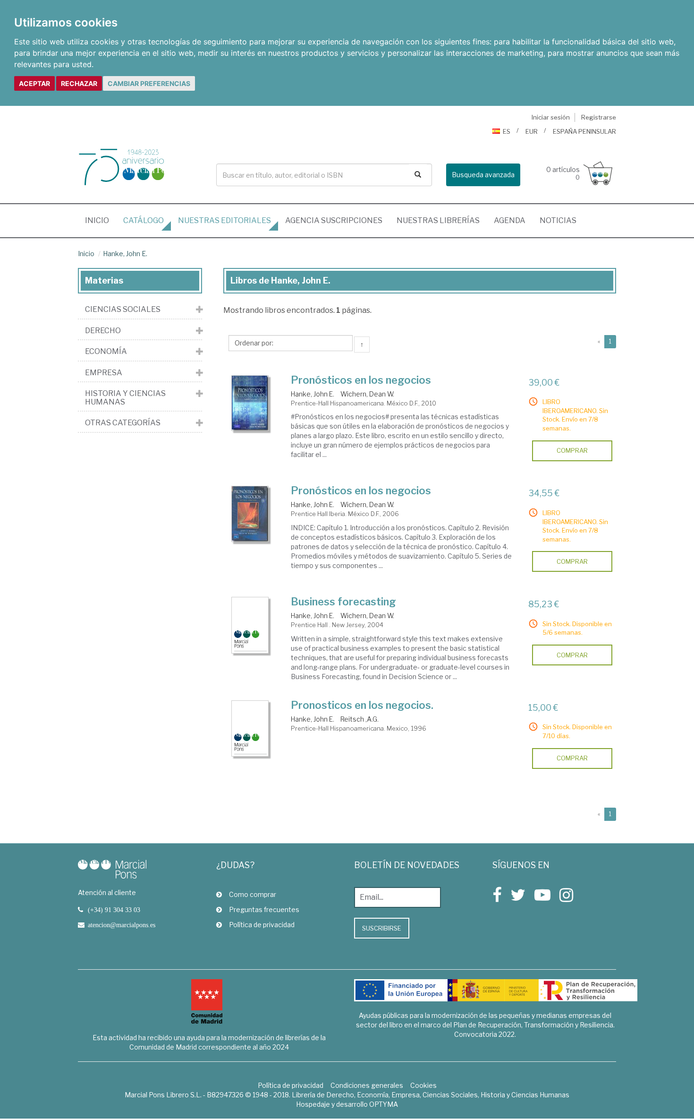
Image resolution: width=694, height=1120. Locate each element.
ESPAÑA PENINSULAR (584, 131)
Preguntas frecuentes (264, 909)
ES (506, 131)
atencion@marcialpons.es (121, 925)
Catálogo (143, 220)
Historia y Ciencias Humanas (125, 397)
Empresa (103, 373)
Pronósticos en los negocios (361, 380)
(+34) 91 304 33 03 (114, 909)
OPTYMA (383, 1104)
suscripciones (333, 220)
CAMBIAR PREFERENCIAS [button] (149, 83)
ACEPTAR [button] (34, 83)
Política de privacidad (262, 925)
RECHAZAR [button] (79, 83)
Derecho (103, 331)
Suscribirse (381, 928)
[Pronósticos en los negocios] (250, 403)
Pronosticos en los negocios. (362, 705)
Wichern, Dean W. (367, 394)
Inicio (100, 220)
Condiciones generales (366, 1085)
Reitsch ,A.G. (359, 719)
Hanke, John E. (125, 254)
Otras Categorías (123, 423)
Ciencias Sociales (123, 309)
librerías (438, 220)
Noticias (558, 220)
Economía (106, 351)
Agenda (509, 220)
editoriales (224, 220)
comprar (572, 450)
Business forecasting (343, 601)
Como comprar (252, 894)
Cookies (423, 1085)
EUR (531, 131)
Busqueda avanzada (483, 175)
